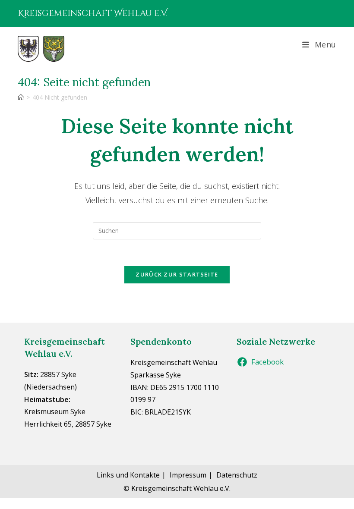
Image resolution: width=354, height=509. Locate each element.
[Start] (21, 97)
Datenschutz (236, 475)
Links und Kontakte (128, 475)
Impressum (188, 475)
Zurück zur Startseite (177, 274)
